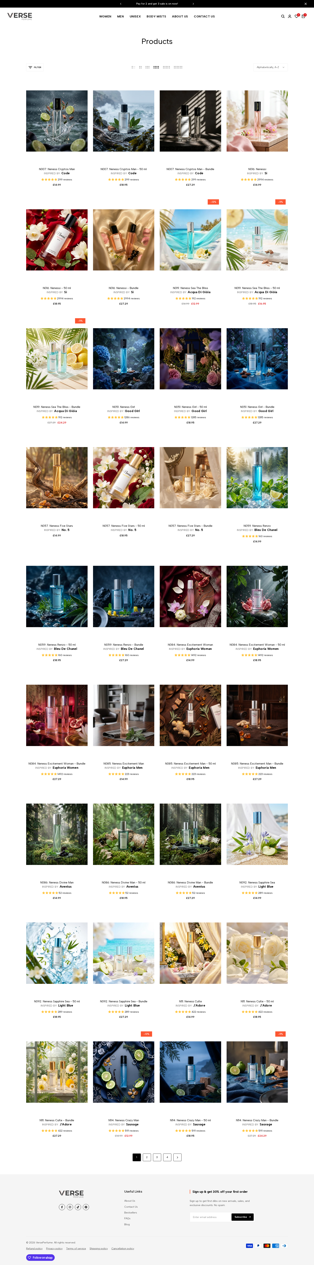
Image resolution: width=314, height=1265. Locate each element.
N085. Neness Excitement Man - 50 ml (190, 763)
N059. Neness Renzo (257, 525)
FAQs (127, 1218)
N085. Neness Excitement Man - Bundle (257, 763)
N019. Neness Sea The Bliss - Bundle (56, 407)
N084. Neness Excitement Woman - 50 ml (257, 644)
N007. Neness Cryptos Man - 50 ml (123, 169)
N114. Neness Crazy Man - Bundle (257, 1120)
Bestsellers (130, 1212)
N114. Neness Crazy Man (123, 1120)
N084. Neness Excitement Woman (190, 644)
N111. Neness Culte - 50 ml (257, 1001)
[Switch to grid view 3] (147, 67)
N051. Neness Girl (123, 407)
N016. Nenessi (257, 169)
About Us (129, 1200)
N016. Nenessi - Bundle (123, 288)
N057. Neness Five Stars (57, 525)
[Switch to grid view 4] (156, 67)
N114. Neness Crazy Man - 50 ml (190, 1120)
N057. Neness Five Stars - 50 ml (123, 525)
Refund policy (34, 1248)
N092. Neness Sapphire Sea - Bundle (123, 1001)
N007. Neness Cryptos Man (57, 169)
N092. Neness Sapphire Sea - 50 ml (57, 1001)
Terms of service (76, 1248)
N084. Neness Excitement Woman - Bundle (56, 763)
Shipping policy (99, 1248)
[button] (61, 157)
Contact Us (131, 1206)
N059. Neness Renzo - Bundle (123, 644)
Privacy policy (54, 1248)
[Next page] (177, 1157)
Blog (127, 1224)
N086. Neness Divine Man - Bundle (190, 882)
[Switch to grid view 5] (166, 67)
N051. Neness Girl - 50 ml (190, 407)
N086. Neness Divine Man (57, 882)
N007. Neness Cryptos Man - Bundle (190, 169)
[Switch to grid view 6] (178, 67)
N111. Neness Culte (190, 1001)
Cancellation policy (122, 1248)
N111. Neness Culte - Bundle (56, 1120)
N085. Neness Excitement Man (123, 763)
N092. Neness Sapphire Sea (257, 882)
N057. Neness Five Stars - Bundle (190, 525)
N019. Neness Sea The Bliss (190, 288)
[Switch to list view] (133, 67)
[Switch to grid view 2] (140, 67)
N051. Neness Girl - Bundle (257, 407)
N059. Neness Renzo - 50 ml (57, 644)
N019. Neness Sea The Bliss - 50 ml (257, 288)
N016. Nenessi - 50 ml (57, 288)
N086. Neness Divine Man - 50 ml (123, 882)
